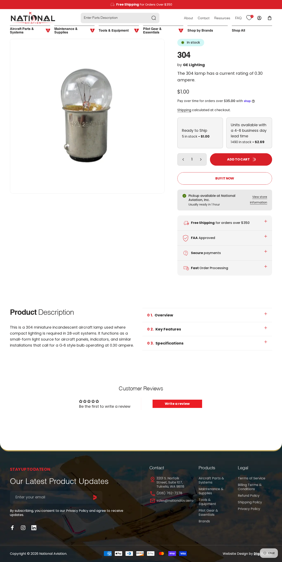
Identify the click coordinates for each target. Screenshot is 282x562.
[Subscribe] (95, 497)
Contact (203, 18)
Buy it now (224, 178)
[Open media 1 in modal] (87, 116)
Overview (160, 315)
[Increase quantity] (201, 159)
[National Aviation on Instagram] (23, 527)
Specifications (165, 343)
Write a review (177, 403)
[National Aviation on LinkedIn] (33, 527)
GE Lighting (194, 64)
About (188, 18)
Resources (222, 18)
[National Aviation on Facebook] (12, 527)
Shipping (184, 110)
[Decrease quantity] (182, 159)
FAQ (238, 18)
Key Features (164, 329)
